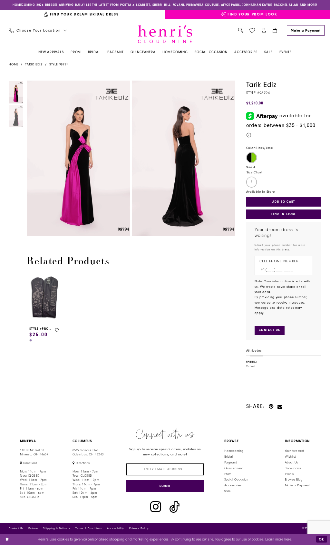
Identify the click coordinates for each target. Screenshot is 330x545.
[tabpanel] (77, 158)
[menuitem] (37, 31)
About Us (291, 462)
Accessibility (115, 528)
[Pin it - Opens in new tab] (271, 406)
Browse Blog (294, 480)
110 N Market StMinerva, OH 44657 (34, 452)
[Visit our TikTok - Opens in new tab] (174, 507)
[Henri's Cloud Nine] (165, 34)
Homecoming (234, 451)
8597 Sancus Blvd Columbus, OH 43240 (88, 452)
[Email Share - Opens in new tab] (279, 406)
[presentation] (45, 298)
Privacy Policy (139, 528)
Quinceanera (233, 468)
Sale (227, 491)
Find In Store (283, 214)
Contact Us (16, 528)
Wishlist (290, 457)
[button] (263, 31)
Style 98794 (59, 64)
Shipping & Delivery (56, 528)
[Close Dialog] (7, 539)
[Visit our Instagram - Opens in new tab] (155, 507)
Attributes (254, 351)
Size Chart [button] (255, 172)
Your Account (294, 451)
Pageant (230, 462)
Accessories (232, 485)
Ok (322, 539)
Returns (33, 528)
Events (289, 474)
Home (13, 64)
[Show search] (240, 31)
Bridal (228, 457)
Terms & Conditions (88, 528)
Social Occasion (236, 480)
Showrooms (293, 468)
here (287, 539)
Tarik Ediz (34, 64)
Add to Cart (283, 201)
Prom (228, 474)
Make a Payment (297, 485)
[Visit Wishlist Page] (252, 30)
